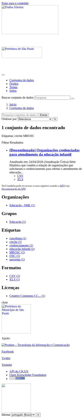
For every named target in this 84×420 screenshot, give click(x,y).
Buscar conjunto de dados (17, 97)
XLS (20, 179)
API (62, 185)
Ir (55, 119)
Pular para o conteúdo (15, 3)
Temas (13, 87)
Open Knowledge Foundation (27, 375)
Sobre (13, 90)
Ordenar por (9, 119)
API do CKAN (18, 371)
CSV (20, 175)
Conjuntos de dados (21, 80)
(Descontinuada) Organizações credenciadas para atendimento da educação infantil (44, 152)
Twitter (6, 358)
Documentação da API (13, 188)
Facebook (8, 351)
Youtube (7, 364)
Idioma (6, 414)
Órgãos (13, 83)
